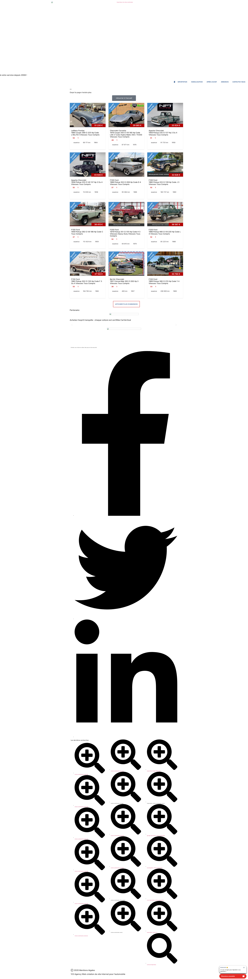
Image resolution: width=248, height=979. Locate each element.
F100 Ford (114, 180)
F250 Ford (114, 230)
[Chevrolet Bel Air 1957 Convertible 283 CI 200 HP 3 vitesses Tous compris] (126, 263)
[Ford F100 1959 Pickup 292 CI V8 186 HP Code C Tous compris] (88, 214)
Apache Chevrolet (156, 131)
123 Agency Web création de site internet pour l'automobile (98, 974)
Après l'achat (212, 82)
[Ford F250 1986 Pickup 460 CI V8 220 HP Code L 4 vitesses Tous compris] (165, 214)
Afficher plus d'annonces (126, 304)
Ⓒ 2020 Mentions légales (83, 970)
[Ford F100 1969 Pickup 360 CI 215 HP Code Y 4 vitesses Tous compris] (165, 263)
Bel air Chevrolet (117, 279)
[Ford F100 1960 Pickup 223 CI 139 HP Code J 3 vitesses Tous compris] (165, 164)
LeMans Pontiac (78, 131)
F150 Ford (75, 279)
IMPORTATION (182, 82)
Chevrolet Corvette (118, 131)
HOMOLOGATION (197, 82)
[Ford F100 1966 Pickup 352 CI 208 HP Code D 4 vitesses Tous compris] (126, 164)
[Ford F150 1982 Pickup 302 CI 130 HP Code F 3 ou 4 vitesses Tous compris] (88, 263)
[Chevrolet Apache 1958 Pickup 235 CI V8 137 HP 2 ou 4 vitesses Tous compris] (88, 164)
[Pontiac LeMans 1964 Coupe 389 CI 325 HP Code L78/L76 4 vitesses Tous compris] (88, 115)
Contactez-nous (238, 82)
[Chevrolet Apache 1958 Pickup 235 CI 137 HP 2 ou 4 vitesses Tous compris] (165, 115)
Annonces (225, 82)
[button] (72, 325)
